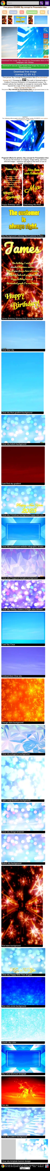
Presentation (32, 12)
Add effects (28, 163)
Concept (13, 12)
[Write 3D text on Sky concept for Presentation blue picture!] (45, 35)
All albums (41, 1166)
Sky (4, 12)
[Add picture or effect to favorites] (4, 30)
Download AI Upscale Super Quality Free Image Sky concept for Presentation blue (25, 66)
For (22, 12)
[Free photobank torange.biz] (3, 3)
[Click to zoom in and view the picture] (45, 30)
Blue (42, 12)
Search (41, 3)
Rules (34, 1166)
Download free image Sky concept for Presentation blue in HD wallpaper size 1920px (25, 61)
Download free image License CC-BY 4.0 (25, 73)
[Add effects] (45, 52)
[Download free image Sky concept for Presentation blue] (45, 46)
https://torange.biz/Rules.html (24, 88)
